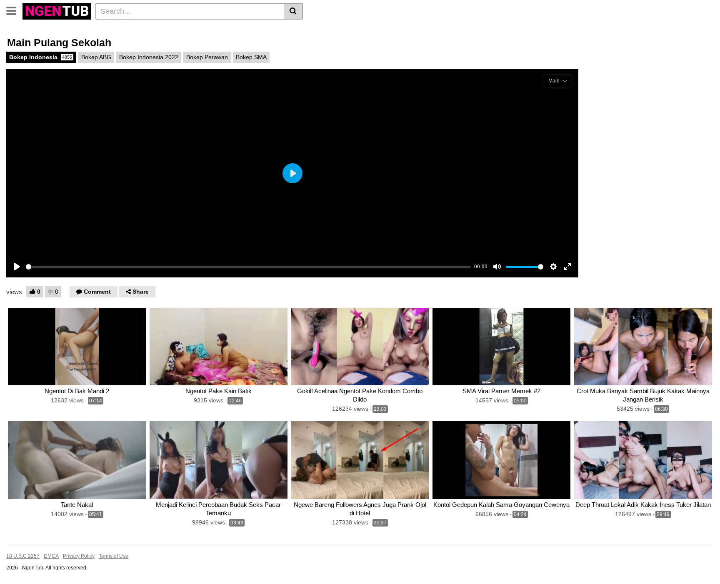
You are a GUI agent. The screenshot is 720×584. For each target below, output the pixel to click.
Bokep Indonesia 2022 (148, 57)
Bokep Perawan (207, 57)
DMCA (51, 556)
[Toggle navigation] (14, 10)
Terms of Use (113, 556)
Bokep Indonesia (40, 57)
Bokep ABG (96, 57)
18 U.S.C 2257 (23, 556)
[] (293, 11)
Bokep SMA (251, 57)
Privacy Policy (79, 556)
